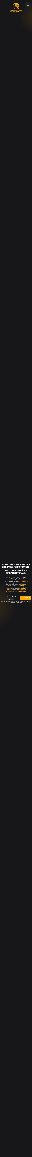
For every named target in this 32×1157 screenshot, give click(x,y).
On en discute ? (25, 597)
